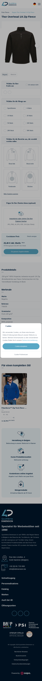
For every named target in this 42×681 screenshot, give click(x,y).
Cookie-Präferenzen (21, 354)
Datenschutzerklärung (29, 340)
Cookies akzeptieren (21, 346)
